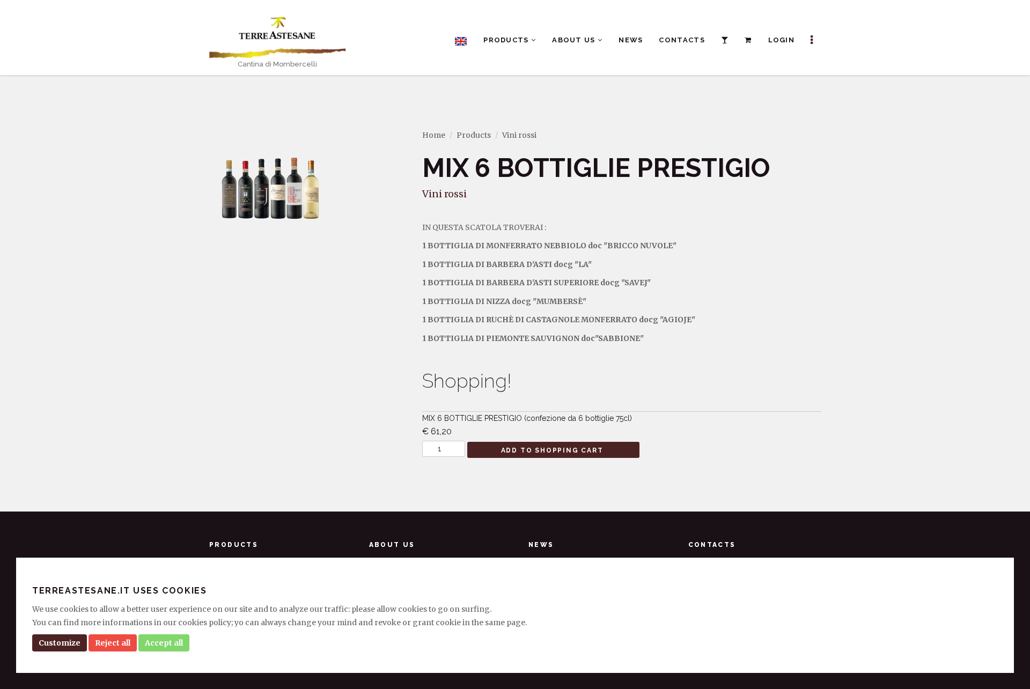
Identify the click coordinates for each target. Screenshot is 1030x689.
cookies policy (204, 622)
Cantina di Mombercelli (277, 64)
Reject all (112, 643)
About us (575, 40)
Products (507, 40)
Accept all (164, 643)
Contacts (681, 40)
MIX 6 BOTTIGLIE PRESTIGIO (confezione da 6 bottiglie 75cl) (527, 425)
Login (781, 40)
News (631, 40)
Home (433, 135)
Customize (59, 643)
